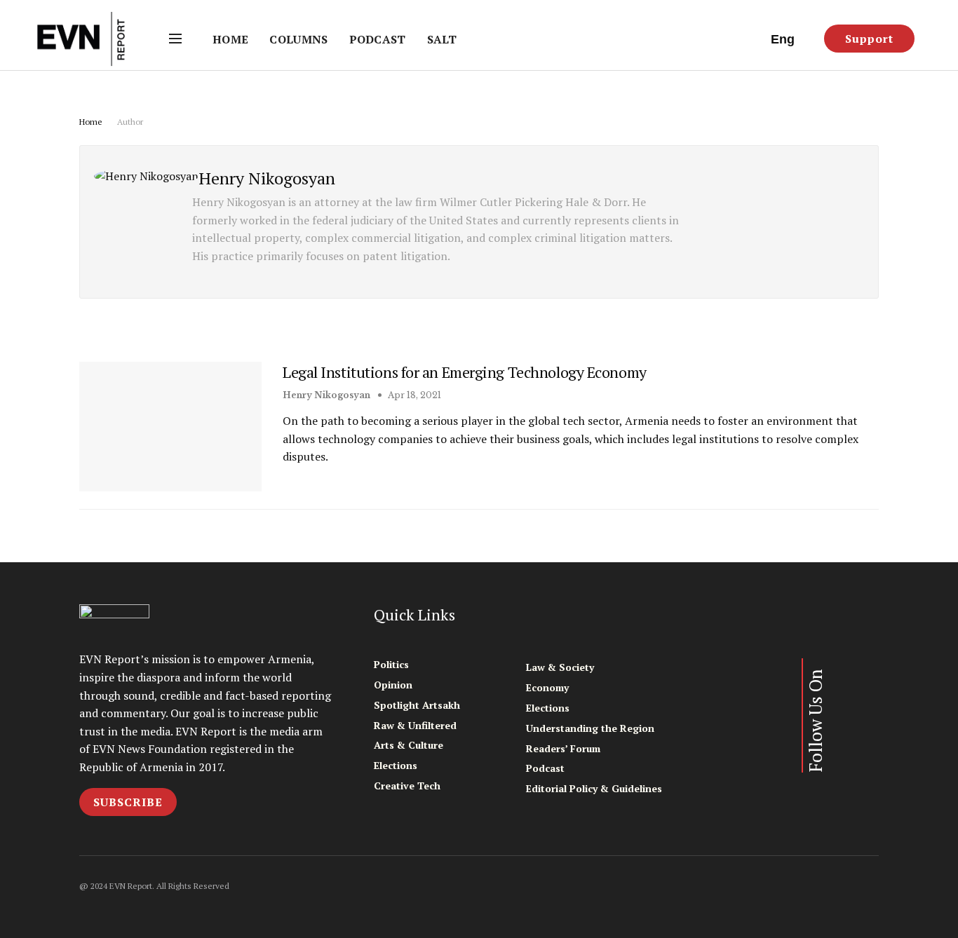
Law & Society (560, 667)
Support (869, 38)
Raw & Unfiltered (415, 725)
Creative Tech (407, 785)
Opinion (393, 684)
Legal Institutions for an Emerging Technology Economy (465, 372)
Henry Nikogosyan (326, 395)
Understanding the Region (590, 728)
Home (230, 39)
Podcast (377, 39)
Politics (391, 664)
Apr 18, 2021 (413, 395)
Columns (298, 39)
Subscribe (128, 802)
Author (130, 121)
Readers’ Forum (563, 748)
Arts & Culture (408, 745)
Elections (395, 765)
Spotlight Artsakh (417, 705)
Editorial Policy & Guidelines (594, 788)
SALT (442, 39)
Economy (547, 687)
